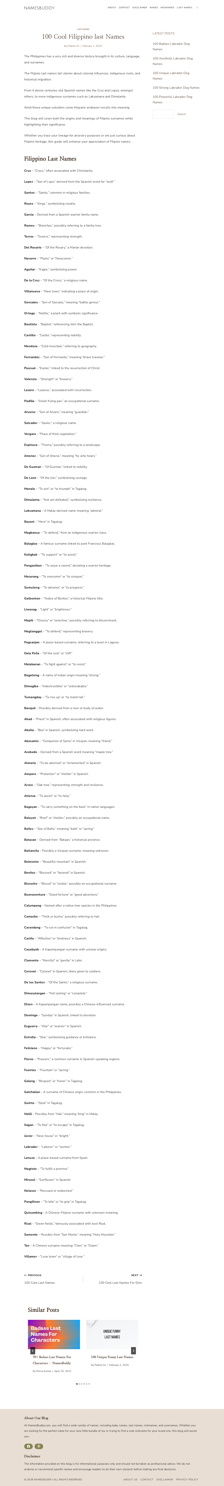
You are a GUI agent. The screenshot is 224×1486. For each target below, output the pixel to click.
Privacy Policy (187, 1479)
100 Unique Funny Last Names (112, 1357)
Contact (124, 7)
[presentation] (54, 1334)
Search (182, 114)
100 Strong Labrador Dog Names (176, 88)
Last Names (184, 7)
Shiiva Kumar (43, 1371)
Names (154, 7)
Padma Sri (73, 46)
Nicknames (167, 7)
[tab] (77, 1384)
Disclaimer (140, 7)
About (112, 7)
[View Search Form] (197, 7)
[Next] (133, 1350)
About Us (130, 1479)
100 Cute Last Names (39, 1279)
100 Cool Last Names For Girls (120, 1279)
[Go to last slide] (32, 1350)
